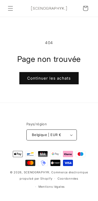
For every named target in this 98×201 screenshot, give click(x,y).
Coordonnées (67, 178)
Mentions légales (51, 186)
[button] (10, 8)
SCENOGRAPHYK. (37, 172)
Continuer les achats (49, 78)
